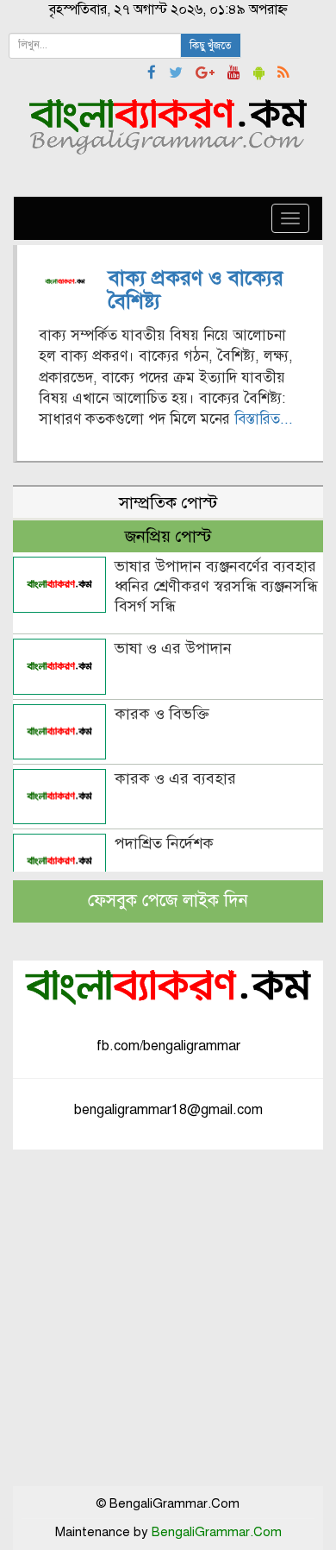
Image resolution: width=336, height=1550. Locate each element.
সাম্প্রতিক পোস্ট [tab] (168, 503)
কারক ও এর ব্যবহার (175, 778)
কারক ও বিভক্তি (162, 713)
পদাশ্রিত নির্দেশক (164, 843)
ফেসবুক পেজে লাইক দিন (168, 900)
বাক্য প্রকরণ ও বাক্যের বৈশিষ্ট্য (196, 289)
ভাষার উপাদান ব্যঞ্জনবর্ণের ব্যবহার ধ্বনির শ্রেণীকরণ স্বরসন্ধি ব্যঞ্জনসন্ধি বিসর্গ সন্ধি (216, 586)
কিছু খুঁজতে (211, 46)
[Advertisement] (168, 1318)
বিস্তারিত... (263, 419)
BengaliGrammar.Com (217, 1532)
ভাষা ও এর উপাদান (173, 648)
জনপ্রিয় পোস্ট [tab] (168, 536)
